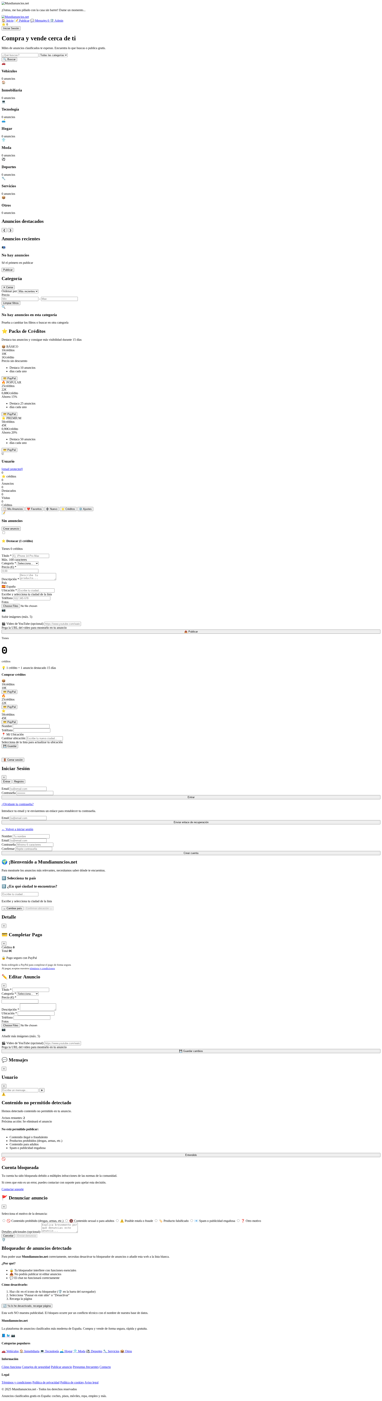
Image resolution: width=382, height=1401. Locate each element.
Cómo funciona (11, 1367)
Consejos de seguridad (36, 1367)
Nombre (7, 726)
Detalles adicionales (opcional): (21, 1231)
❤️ (34, 508)
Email (5, 788)
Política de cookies (72, 1382)
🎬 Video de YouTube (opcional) (22, 623)
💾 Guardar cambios (191, 1051)
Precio (6, 295)
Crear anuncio (11, 528)
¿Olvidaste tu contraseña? (18, 804)
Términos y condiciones (17, 1382)
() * (9, 567)
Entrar (6, 781)
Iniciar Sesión (11, 28)
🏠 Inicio (8, 20)
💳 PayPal (9, 378)
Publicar (8, 269)
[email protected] (12, 469)
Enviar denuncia (26, 1235)
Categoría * (9, 563)
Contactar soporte (13, 1189)
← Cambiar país (12, 908)
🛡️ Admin (56, 20)
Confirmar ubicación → (39, 908)
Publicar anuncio (61, 1367)
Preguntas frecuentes (86, 1367)
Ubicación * (9, 590)
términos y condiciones (42, 968)
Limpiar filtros (11, 303)
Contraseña (9, 793)
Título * (7, 555)
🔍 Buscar (9, 59)
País (4, 582)
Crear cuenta (191, 853)
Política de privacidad (45, 1382)
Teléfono (7, 598)
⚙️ (85, 508)
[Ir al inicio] (15, 16)
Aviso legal (91, 1382)
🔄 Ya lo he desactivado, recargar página (27, 1305)
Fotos (5, 602)
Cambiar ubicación (13, 738)
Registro (19, 781)
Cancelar (8, 1235)
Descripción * (10, 579)
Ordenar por (9, 291)
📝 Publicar (21, 20)
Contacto (105, 1367)
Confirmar (8, 848)
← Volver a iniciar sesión (17, 829)
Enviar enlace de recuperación (191, 822)
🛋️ (66, 1351)
